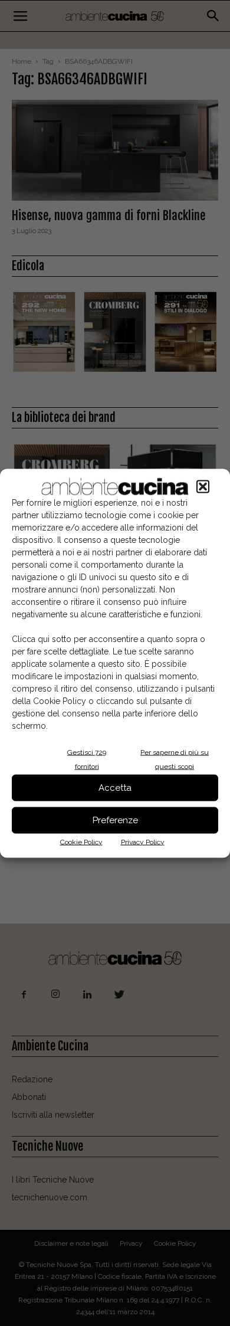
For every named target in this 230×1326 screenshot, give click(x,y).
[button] (203, 486)
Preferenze (115, 820)
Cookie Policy (81, 841)
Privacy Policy (143, 841)
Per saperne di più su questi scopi (174, 759)
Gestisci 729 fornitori (86, 759)
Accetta (115, 787)
